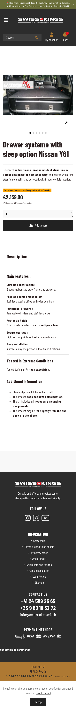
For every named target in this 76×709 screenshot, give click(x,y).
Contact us (39, 541)
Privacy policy (38, 671)
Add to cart (41, 225)
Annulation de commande (15, 649)
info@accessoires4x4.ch (38, 614)
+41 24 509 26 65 (38, 601)
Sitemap (39, 582)
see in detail (43, 693)
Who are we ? (39, 558)
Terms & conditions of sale (39, 546)
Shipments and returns (39, 564)
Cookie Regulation (39, 570)
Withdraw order (39, 553)
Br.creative (65, 676)
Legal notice (38, 666)
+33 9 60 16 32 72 (38, 607)
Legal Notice (39, 576)
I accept (38, 702)
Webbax (57, 676)
